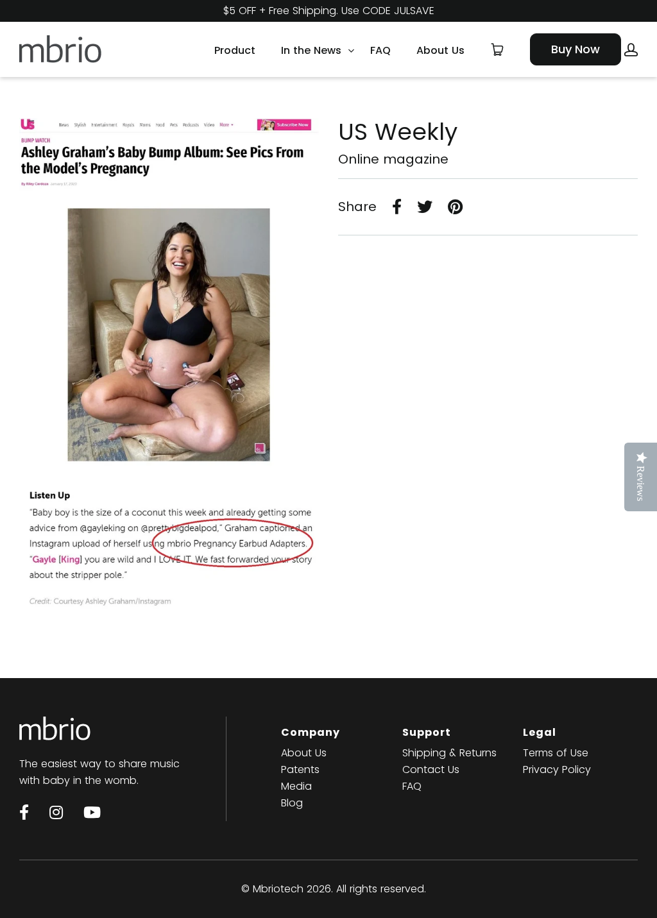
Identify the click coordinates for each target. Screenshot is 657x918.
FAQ (380, 49)
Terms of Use (555, 752)
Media (296, 786)
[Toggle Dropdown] (351, 51)
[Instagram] (56, 812)
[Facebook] (24, 812)
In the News (311, 49)
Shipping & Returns (449, 752)
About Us (440, 49)
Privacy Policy (557, 769)
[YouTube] (92, 812)
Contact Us (430, 769)
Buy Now (575, 49)
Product (234, 49)
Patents (300, 769)
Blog (292, 802)
